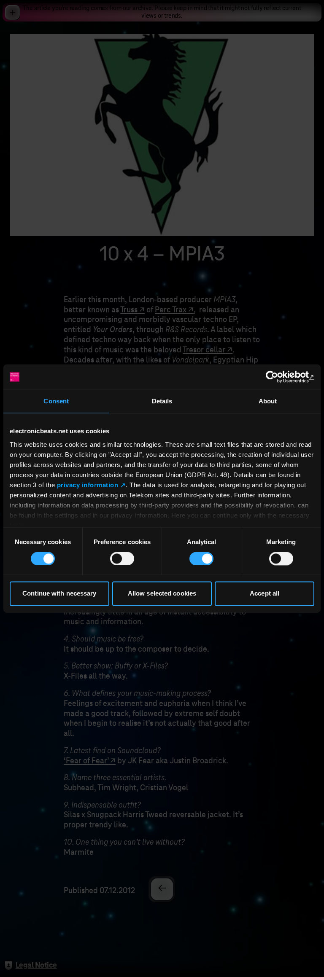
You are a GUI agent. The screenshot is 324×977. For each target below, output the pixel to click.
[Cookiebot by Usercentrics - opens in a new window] (277, 376)
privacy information (88, 484)
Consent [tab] (56, 401)
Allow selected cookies (162, 593)
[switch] (122, 558)
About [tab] (268, 401)
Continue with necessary (59, 593)
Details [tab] (162, 401)
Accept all (264, 593)
